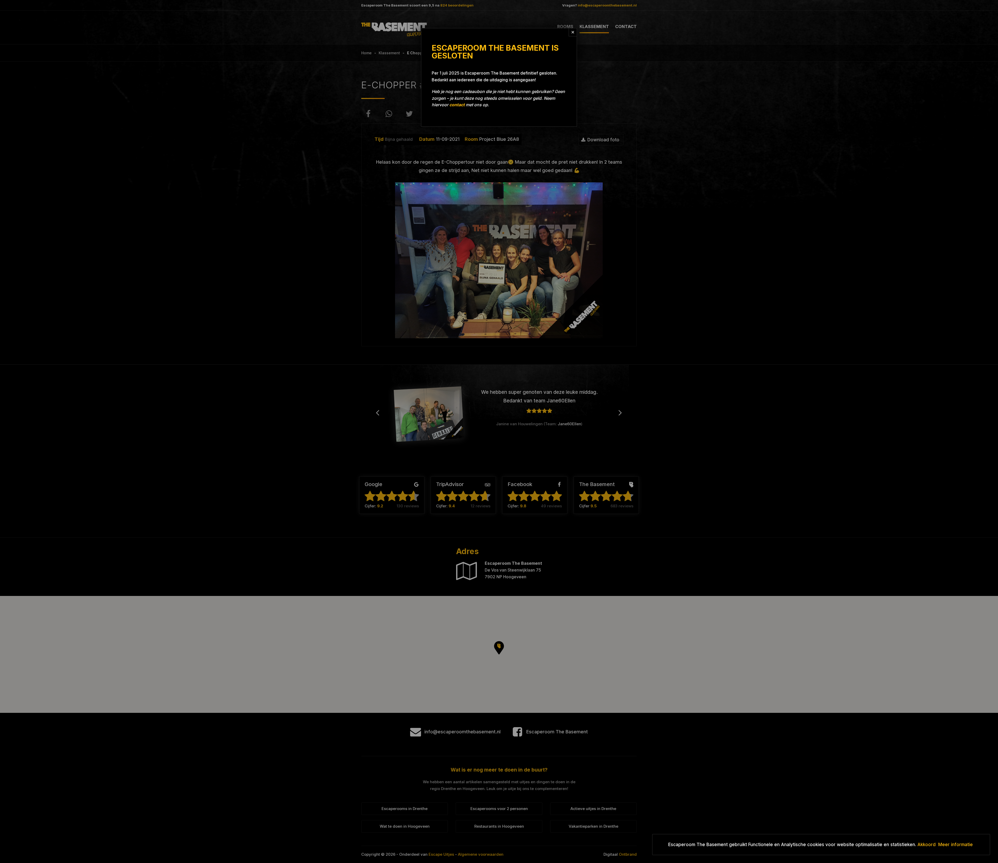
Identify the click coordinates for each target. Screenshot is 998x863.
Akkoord (926, 844)
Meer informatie (955, 844)
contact (457, 104)
